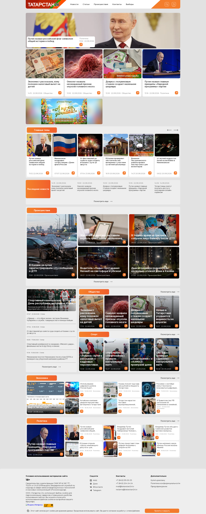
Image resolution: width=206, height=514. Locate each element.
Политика (42, 421)
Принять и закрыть (162, 511)
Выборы (130, 4)
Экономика (42, 378)
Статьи (86, 4)
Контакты (117, 4)
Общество (94, 292)
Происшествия (101, 4)
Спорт (94, 334)
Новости (74, 4)
